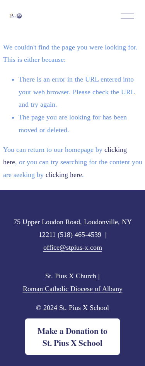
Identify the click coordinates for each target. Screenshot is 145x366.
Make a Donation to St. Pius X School (72, 337)
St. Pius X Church (70, 276)
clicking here (64, 175)
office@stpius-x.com (72, 247)
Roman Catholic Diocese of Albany (73, 289)
